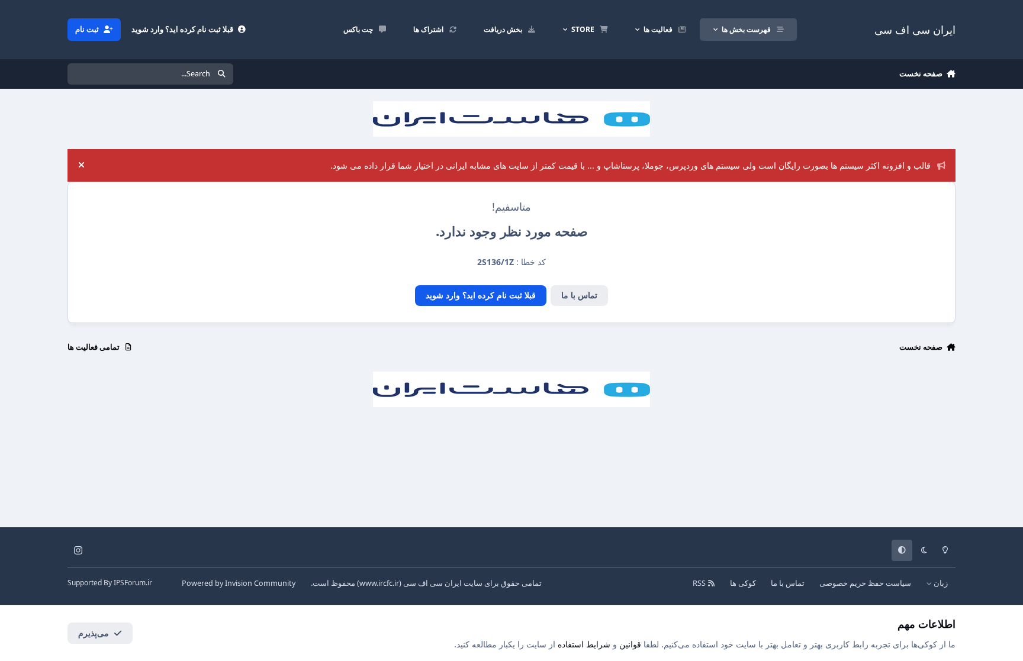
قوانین (630, 644)
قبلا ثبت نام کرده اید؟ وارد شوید (481, 295)
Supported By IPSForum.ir (109, 583)
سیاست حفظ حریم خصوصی (865, 583)
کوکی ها (743, 583)
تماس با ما (579, 295)
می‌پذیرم (93, 633)
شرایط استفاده (584, 644)
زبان (940, 583)
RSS (700, 583)
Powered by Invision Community (238, 583)
